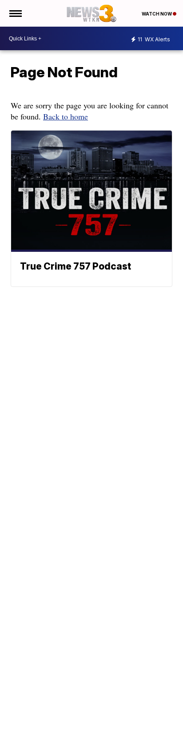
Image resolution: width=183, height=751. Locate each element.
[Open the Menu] (15, 13)
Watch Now (157, 13)
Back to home (65, 116)
